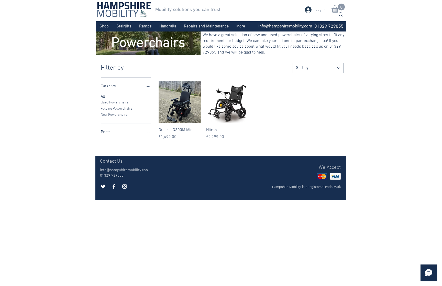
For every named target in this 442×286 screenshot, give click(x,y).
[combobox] (318, 68)
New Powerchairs (114, 115)
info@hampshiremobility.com (285, 26)
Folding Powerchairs (116, 109)
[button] (338, 8)
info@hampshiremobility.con (124, 170)
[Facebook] (114, 186)
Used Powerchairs (115, 102)
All (103, 96)
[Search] (341, 14)
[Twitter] (103, 186)
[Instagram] (124, 186)
